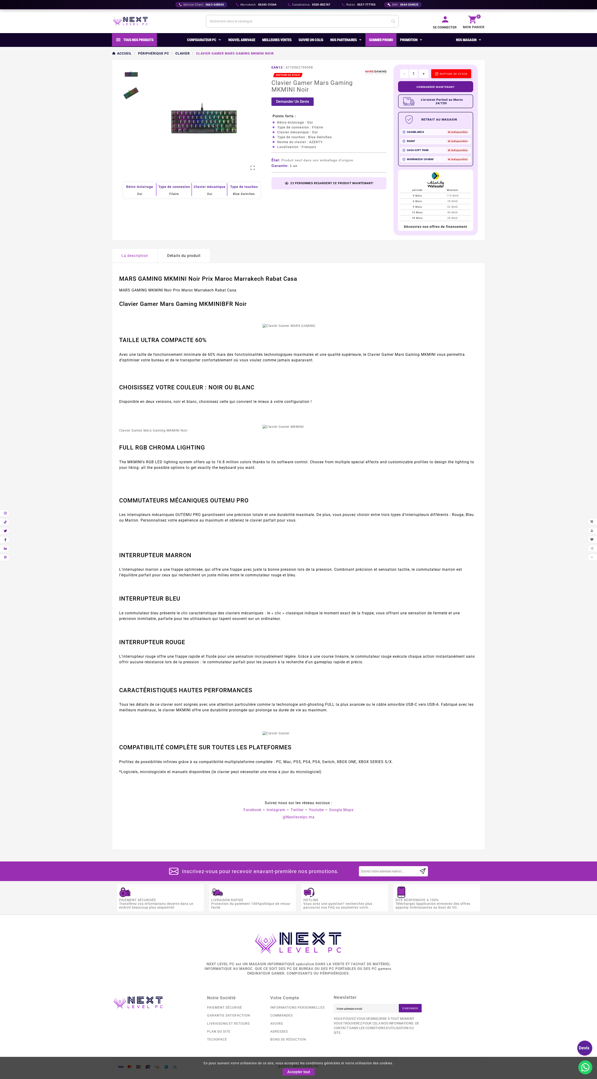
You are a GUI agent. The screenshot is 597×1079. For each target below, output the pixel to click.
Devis (584, 1047)
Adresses (279, 1031)
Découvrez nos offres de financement (435, 226)
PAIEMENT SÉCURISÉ (224, 1007)
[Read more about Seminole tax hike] (422, 871)
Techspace (217, 1039)
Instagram (276, 810)
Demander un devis (292, 101)
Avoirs (276, 1023)
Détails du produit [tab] (184, 255)
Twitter (297, 810)
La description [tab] (134, 255)
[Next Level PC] (130, 21)
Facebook (252, 810)
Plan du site (218, 1031)
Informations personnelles (297, 1007)
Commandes (281, 1015)
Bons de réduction (288, 1039)
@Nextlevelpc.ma (299, 817)
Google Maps (341, 810)
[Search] (393, 21)
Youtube (316, 810)
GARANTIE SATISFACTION (228, 1015)
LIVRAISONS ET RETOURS (228, 1023)
